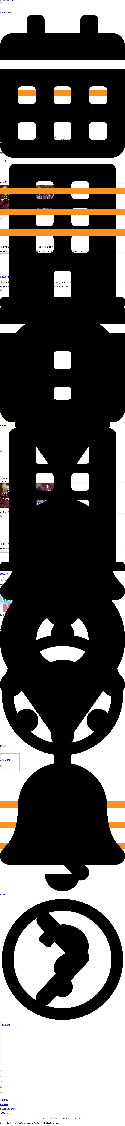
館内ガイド (4, 574)
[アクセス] (62, 742)
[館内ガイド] (62, 570)
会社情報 (4, 1100)
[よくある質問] (62, 1021)
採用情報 (4, 1104)
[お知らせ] (62, 891)
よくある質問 (5, 1025)
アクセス (3, 746)
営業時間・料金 (5, 12)
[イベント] (62, 422)
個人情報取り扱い (8, 1109)
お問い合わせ (6, 1113)
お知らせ (3, 894)
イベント (3, 425)
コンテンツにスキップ (7, 1)
